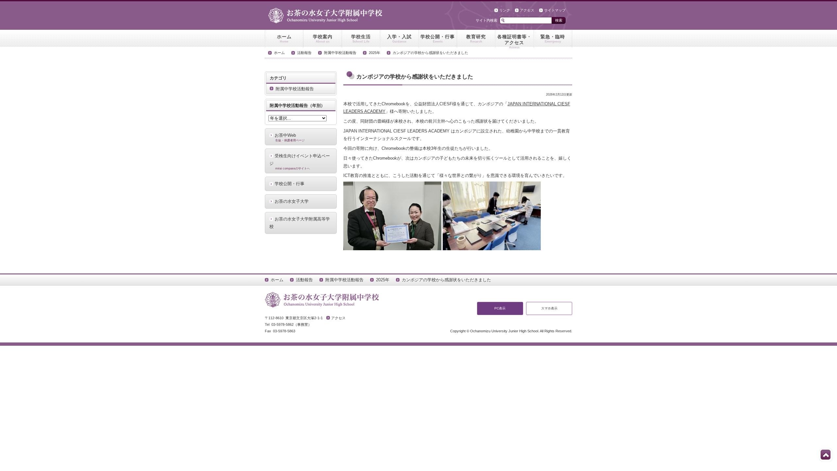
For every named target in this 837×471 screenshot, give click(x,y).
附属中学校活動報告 (340, 53)
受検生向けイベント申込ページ (299, 161)
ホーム (284, 38)
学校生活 (361, 38)
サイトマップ (555, 10)
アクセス (527, 10)
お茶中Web (290, 137)
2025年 (374, 53)
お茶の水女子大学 (292, 201)
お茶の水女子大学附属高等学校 (299, 223)
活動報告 (304, 53)
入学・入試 (399, 38)
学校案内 (323, 38)
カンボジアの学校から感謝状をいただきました (430, 53)
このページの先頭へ (825, 455)
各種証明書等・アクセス (514, 41)
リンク (504, 10)
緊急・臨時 (552, 38)
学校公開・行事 (437, 38)
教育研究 (476, 38)
